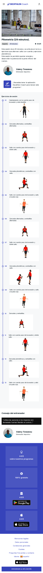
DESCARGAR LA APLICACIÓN (21, 569)
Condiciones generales (21, 546)
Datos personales (21, 542)
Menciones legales (21, 539)
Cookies (21, 549)
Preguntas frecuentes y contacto (21, 553)
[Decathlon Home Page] (18, 4)
